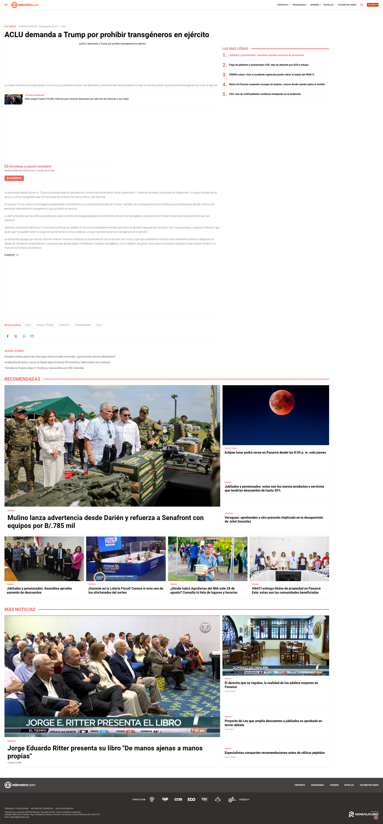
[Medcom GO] (138, 801)
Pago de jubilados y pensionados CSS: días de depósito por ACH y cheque (268, 64)
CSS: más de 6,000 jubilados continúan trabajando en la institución (265, 94)
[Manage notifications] (376, 817)
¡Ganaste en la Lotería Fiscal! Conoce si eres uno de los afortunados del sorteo (125, 590)
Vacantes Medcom (64, 808)
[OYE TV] (165, 801)
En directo (373, 5)
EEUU (28, 325)
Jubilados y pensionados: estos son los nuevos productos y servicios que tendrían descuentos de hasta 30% (274, 488)
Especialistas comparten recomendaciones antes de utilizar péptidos (275, 753)
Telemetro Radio (347, 5)
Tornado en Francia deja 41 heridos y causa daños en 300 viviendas (44, 368)
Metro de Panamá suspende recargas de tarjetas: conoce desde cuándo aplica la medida (277, 84)
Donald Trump (45, 325)
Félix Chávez (229, 729)
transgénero (83, 325)
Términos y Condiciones (16, 808)
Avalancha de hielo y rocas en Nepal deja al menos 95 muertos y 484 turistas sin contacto (57, 362)
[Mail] (32, 336)
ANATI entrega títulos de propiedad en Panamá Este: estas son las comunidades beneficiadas (286, 590)
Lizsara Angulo (230, 757)
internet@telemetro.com (19, 817)
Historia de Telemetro (42, 808)
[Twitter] (15, 336)
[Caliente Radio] (217, 801)
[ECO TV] (191, 801)
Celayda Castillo (14, 762)
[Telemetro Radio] (231, 801)
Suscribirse (14, 178)
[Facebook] (7, 336)
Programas (299, 5)
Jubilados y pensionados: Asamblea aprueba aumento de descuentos (266, 55)
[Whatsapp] (23, 336)
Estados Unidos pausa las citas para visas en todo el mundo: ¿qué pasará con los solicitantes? (59, 356)
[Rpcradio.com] (204, 801)
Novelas (328, 5)
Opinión (314, 5)
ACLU (99, 325)
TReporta (282, 5)
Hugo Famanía (230, 691)
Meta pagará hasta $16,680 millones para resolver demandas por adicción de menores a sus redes (77, 98)
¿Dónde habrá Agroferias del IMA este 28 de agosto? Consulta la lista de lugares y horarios (203, 590)
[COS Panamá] (178, 801)
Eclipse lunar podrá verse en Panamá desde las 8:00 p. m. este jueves (275, 452)
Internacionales (28, 26)
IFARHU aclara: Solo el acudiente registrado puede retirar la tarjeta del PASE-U (271, 74)
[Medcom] (244, 801)
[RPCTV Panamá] (152, 801)
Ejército (64, 325)
